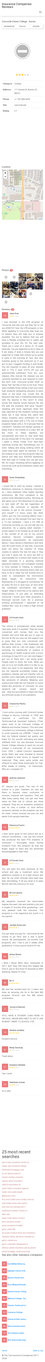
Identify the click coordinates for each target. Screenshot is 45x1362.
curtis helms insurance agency (15, 1188)
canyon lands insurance (12, 1181)
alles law (6, 1214)
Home (4, 1350)
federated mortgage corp (13, 1170)
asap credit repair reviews (13, 1218)
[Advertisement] (22, 139)
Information (9, 26)
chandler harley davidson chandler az (18, 1236)
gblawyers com (8, 1196)
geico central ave (9, 1240)
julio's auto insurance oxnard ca (15, 1162)
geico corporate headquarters (15, 1244)
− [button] (5, 176)
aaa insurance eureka (11, 1222)
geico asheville (8, 1229)
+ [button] (5, 172)
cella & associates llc (11, 1184)
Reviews (36, 26)
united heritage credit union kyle (16, 1251)
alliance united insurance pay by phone (19, 1248)
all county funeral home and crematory (18, 1233)
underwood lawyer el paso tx (14, 1210)
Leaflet (40, 219)
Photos (22, 26)
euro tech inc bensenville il (14, 1207)
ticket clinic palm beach (12, 1192)
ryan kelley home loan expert (14, 1203)
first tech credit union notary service (18, 1199)
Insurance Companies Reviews (17, 5)
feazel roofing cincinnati (12, 1177)
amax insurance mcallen (12, 1225)
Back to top (38, 1350)
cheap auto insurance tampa (14, 1166)
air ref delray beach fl (11, 1173)
